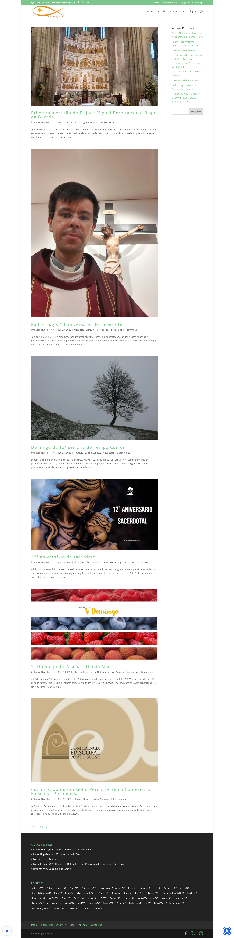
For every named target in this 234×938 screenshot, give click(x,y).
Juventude (181, 898)
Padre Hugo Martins (45, 122)
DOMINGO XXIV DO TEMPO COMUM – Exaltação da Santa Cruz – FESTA (186, 97)
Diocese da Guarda (173, 893)
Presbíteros (108, 452)
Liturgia (38, 903)
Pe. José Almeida (175, 903)
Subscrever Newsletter (53, 924)
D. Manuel (102, 893)
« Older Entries (39, 827)
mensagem (54, 903)
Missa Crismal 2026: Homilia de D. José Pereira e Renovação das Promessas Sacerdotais (79, 864)
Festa (66, 898)
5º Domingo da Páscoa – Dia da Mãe (71, 666)
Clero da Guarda (41, 893)
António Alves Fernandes (112, 888)
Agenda (162, 11)
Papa (158, 903)
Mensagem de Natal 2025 (185, 80)
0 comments (107, 122)
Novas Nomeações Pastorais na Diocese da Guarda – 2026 (64, 849)
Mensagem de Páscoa (183, 50)
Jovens (166, 898)
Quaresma (74, 908)
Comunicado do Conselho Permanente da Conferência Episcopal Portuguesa (91, 791)
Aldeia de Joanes (57, 888)
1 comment (131, 329)
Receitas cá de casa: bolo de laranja (52, 868)
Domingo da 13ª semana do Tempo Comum (79, 447)
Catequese (170, 888)
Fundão (79, 898)
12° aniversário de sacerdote (63, 557)
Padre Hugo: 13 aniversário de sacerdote (76, 324)
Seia (88, 908)
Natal (81, 903)
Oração (108, 903)
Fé (104, 898)
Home (150, 11)
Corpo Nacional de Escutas (79, 893)
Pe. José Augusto (92, 452)
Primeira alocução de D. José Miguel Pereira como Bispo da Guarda (94, 115)
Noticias (155, 2)
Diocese (153, 893)
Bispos (78, 122)
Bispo (132, 888)
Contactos (175, 11)
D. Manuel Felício (121, 893)
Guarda (115, 898)
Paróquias (128, 562)
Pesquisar (196, 111)
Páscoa (59, 908)
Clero (88, 329)
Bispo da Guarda (150, 888)
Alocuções (79, 329)
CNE (58, 893)
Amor (74, 888)
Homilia (129, 898)
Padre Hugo (197, 2)
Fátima (92, 898)
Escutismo (38, 898)
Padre (121, 903)
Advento (38, 888)
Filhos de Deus (168, 2)
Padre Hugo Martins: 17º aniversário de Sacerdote (59, 854)
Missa (69, 903)
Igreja (183, 2)
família (54, 898)
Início (34, 924)
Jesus (154, 898)
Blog (191, 11)
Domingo (193, 893)
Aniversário (89, 888)
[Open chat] (7, 931)
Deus (139, 893)
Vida (99, 908)
